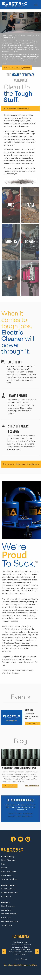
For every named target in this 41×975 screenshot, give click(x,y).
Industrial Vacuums (9, 914)
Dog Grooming (8, 906)
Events (4, 868)
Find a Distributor (8, 860)
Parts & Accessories (9, 893)
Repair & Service (8, 889)
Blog (3, 864)
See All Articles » (32, 786)
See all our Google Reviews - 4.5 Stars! (20, 965)
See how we (21, 464)
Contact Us (6, 897)
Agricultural (6, 910)
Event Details (32, 723)
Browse (17, 60)
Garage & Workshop (10, 922)
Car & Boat (6, 918)
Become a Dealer (9, 872)
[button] (36, 4)
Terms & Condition (9, 879)
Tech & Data (6, 925)
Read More (9, 786)
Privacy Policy (7, 876)
